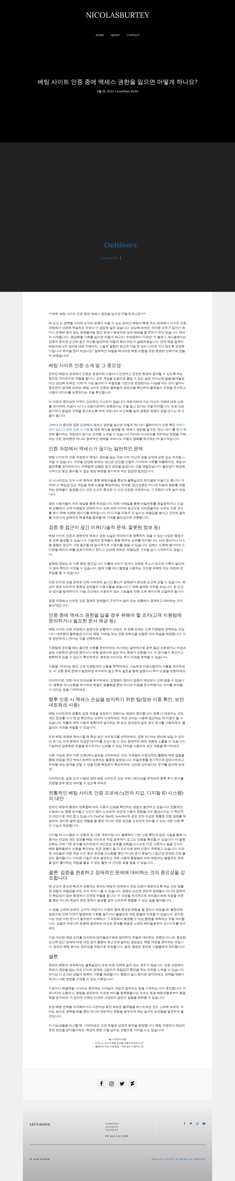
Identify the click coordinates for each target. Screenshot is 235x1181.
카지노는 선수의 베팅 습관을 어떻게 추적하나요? (119, 1043)
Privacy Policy (163, 1159)
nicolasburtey (117, 15)
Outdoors (120, 244)
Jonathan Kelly (128, 91)
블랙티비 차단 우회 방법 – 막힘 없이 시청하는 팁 (119, 1046)
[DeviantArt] (132, 1084)
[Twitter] (122, 1084)
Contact (133, 35)
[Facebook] (101, 1084)
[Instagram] (111, 1084)
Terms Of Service (191, 1159)
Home (100, 35)
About (115, 35)
